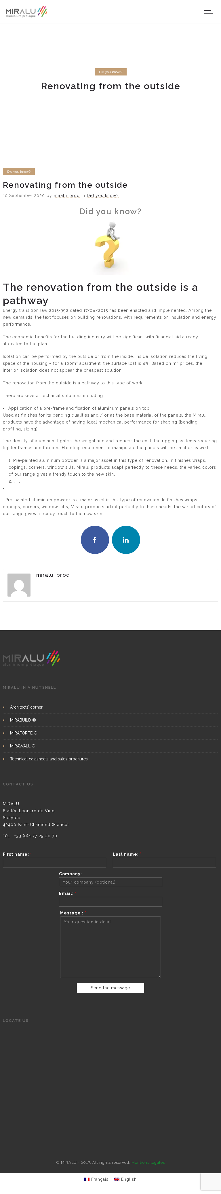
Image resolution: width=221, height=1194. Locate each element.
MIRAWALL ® (22, 746)
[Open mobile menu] (209, 12)
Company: (70, 874)
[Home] (26, 16)
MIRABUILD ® (23, 720)
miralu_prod (67, 195)
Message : (73, 913)
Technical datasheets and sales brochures (49, 759)
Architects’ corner (26, 707)
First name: (17, 854)
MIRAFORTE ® (23, 733)
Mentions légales (148, 1162)
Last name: (127, 854)
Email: (68, 893)
